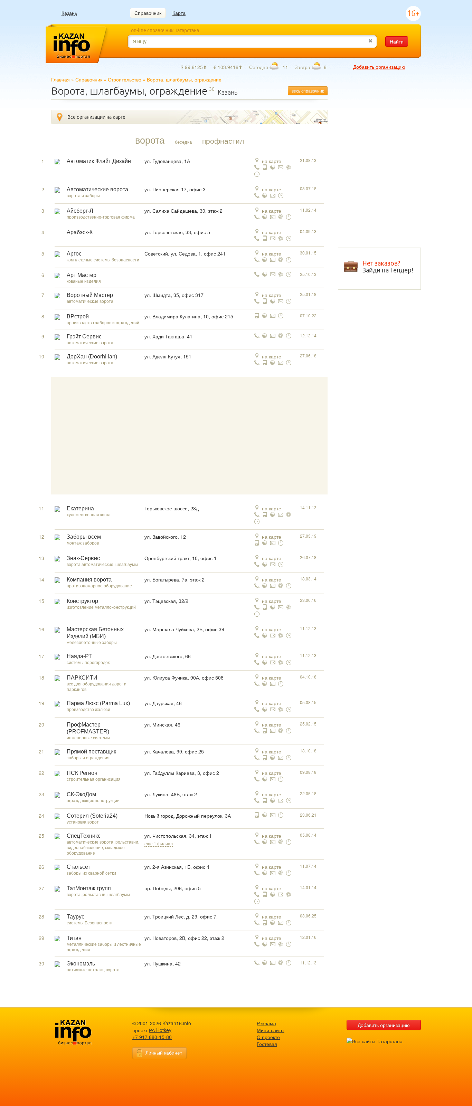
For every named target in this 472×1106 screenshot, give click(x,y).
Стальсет (78, 867)
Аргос (74, 254)
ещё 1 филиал (158, 843)
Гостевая (267, 1043)
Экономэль (81, 963)
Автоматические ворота (97, 189)
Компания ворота (89, 580)
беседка (183, 141)
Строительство (124, 79)
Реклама (266, 1023)
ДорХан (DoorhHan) (92, 356)
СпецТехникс (84, 836)
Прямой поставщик (91, 751)
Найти (397, 41)
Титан (74, 938)
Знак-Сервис (83, 558)
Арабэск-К (80, 232)
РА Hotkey (160, 1030)
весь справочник (308, 91)
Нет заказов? (387, 267)
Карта (179, 12)
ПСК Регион (82, 773)
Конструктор (82, 601)
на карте (271, 160)
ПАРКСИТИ (82, 678)
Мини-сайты (270, 1030)
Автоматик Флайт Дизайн (99, 161)
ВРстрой (78, 316)
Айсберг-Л (80, 211)
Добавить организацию (379, 66)
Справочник (147, 12)
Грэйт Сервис (84, 336)
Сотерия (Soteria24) (92, 816)
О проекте (268, 1036)
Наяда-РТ (79, 656)
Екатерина (80, 508)
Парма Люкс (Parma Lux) (98, 703)
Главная (60, 79)
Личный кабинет (163, 1052)
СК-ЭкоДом (81, 794)
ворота (149, 139)
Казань (69, 13)
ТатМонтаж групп (89, 888)
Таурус (75, 917)
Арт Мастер (81, 275)
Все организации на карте (96, 117)
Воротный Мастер (90, 295)
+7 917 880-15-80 (152, 1036)
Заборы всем (84, 537)
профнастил (223, 140)
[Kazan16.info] (84, 1033)
